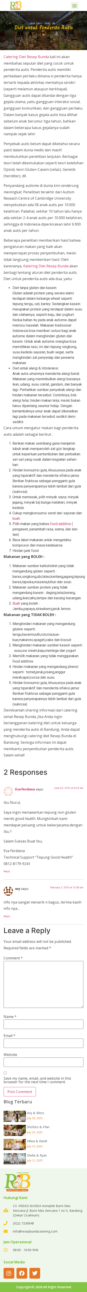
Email (9, 1035)
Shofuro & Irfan (38, 1127)
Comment (13, 958)
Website (10, 1054)
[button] (74, 5)
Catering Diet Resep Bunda (26, 56)
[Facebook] (22, 1273)
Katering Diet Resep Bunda (45, 266)
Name (10, 1016)
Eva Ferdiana (25, 789)
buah (16, 518)
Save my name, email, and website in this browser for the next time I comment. (37, 1080)
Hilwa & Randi (37, 1141)
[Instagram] (9, 1273)
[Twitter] (34, 1273)
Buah (16, 603)
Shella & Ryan (37, 1155)
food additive (60, 524)
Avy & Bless (35, 1113)
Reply (7, 871)
